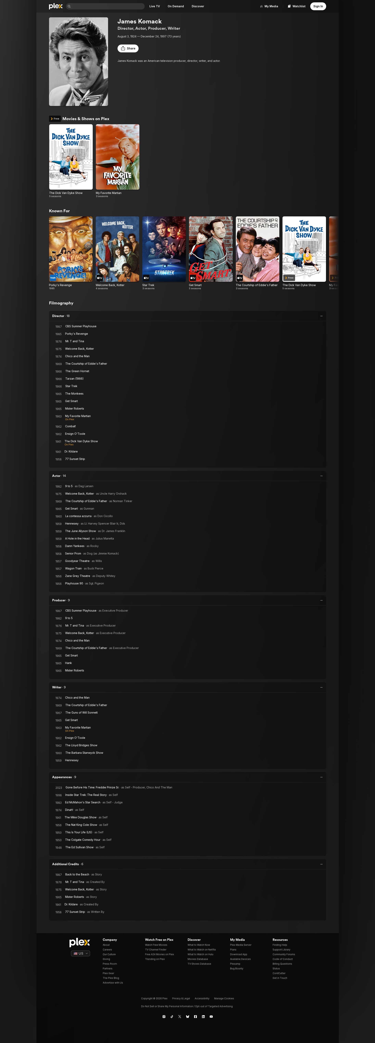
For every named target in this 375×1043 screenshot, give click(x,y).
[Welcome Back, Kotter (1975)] (117, 253)
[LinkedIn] (203, 1017)
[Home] (56, 6)
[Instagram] (164, 1017)
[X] (180, 1017)
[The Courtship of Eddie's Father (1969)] (257, 253)
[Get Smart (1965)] (210, 253)
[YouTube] (211, 1017)
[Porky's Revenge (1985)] (71, 253)
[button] (128, 48)
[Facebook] (195, 1017)
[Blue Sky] (188, 1017)
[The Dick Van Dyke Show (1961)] (71, 161)
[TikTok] (172, 1017)
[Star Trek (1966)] (164, 253)
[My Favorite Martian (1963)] (117, 161)
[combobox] (108, 6)
